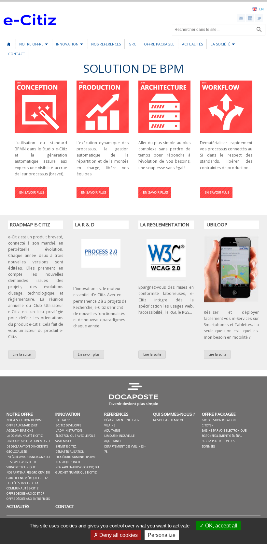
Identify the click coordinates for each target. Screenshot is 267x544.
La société (218, 45)
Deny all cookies (118, 535)
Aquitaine (112, 430)
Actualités (192, 44)
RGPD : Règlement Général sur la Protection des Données (222, 441)
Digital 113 (63, 420)
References (116, 414)
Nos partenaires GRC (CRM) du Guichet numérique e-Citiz (28, 475)
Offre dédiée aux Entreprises (28, 499)
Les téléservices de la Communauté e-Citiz (22, 485)
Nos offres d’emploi (168, 420)
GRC (132, 44)
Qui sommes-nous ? (174, 414)
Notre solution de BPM (24, 420)
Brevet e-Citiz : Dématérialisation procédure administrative (75, 451)
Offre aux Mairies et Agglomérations (22, 428)
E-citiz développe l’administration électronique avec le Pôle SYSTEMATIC (75, 433)
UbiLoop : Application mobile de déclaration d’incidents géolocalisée (29, 446)
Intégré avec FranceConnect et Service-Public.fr (28, 459)
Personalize (162, 535)
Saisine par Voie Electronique (224, 430)
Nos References (106, 44)
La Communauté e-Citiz (25, 436)
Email (241, 18)
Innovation (65, 45)
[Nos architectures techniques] (154, 200)
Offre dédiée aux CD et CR (25, 493)
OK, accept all (220, 525)
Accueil (9, 42)
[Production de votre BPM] (93, 200)
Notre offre (29, 45)
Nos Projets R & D (67, 462)
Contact (16, 53)
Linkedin (250, 18)
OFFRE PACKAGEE (159, 44)
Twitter (259, 18)
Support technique (21, 467)
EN (261, 8)
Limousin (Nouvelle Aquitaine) (119, 438)
